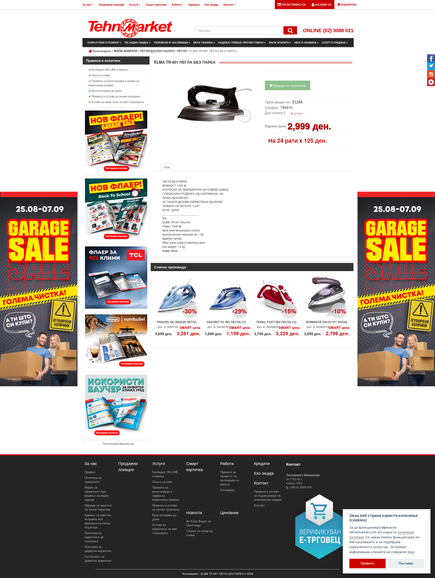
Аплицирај (227, 490)
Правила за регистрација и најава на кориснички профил (113, 83)
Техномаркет (102, 51)
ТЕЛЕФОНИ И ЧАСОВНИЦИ (171, 42)
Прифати (367, 563)
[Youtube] (431, 82)
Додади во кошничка (289, 85)
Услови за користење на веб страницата (118, 102)
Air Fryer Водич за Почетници (198, 523)
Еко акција (264, 473)
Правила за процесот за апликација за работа (229, 478)
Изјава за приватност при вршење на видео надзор (97, 493)
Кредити (262, 463)
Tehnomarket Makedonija (118, 444)
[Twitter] (431, 66)
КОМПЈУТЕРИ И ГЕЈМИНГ (103, 42)
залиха (297, 113)
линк (411, 552)
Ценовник (229, 512)
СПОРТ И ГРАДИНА (334, 42)
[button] (321, 4)
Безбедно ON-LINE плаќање (110, 69)
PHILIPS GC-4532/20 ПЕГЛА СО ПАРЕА (176, 323)
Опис (167, 167)
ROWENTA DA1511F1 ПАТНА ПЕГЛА (326, 323)
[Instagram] (431, 74)
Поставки (406, 563)
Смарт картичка (194, 466)
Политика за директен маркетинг (98, 548)
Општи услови (101, 75)
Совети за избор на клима (199, 533)
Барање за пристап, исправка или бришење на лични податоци (98, 521)
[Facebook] (431, 58)
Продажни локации (128, 466)
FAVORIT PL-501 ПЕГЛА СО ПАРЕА (226, 323)
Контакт (259, 505)
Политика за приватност (93, 479)
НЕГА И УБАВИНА (305, 42)
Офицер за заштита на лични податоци (98, 507)
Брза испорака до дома (107, 90)
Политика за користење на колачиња (94, 537)
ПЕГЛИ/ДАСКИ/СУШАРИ (157, 51)
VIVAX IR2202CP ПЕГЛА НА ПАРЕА (276, 323)
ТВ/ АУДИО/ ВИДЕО (136, 42)
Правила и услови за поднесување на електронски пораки (267, 495)
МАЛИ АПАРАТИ (279, 42)
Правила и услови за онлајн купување (116, 96)
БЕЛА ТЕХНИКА (203, 42)
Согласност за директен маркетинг (98, 558)
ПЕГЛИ (182, 51)
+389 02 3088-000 (300, 487)
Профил (90, 472)
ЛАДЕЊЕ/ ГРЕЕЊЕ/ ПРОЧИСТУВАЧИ (240, 42)
